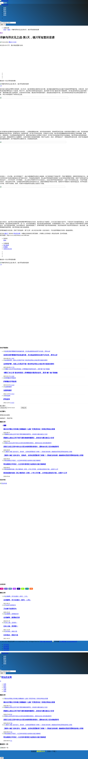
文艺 (14, 588)
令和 (4, 425)
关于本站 (6, 644)
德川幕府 (6, 245)
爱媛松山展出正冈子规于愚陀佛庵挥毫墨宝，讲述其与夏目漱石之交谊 (28, 438)
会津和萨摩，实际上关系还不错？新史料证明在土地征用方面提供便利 (28, 364)
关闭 (2, 758)
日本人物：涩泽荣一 (10, 626)
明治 (4, 11)
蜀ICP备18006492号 (46, 641)
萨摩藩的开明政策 (9, 381)
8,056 (14, 42)
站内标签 (6, 646)
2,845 (12, 376)
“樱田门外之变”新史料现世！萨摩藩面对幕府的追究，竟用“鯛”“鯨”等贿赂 (30, 373)
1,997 (12, 358)
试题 (31, 588)
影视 (10, 588)
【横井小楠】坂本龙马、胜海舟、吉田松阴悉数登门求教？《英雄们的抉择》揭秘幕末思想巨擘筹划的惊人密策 (43, 455)
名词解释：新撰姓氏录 (11, 617)
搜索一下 (3, 24)
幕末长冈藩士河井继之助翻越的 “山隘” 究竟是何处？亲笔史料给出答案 (29, 429)
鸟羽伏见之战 (7, 249)
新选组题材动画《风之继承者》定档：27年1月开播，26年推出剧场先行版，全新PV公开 (35, 473)
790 (11, 723)
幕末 (4, 9)
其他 (4, 15)
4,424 (12, 385)
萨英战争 (6, 399)
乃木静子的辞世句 (9, 609)
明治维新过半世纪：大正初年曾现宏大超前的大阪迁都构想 (24, 464)
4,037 (12, 402)
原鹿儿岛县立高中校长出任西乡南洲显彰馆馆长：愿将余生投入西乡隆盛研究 (31, 447)
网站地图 (6, 648)
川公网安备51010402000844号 (68, 641)
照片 (23, 588)
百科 (27, 588)
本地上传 (23, 407)
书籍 (2, 588)
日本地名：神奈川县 (10, 635)
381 (11, 714)
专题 (4, 13)
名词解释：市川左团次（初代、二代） (17, 600)
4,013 (12, 394)
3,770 (12, 367)
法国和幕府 (7, 390)
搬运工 (11, 42)
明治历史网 (16, 233)
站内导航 (6, 650)
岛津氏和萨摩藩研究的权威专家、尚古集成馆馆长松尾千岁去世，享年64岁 (30, 355)
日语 (19, 588)
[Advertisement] (44, 58)
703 (11, 732)
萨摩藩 (5, 247)
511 (11, 740)
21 (11, 705)
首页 (4, 8)
